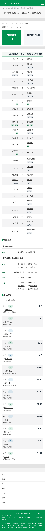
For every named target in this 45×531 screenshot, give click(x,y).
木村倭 (29, 101)
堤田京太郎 (14, 109)
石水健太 (30, 167)
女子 (3, 502)
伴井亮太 (15, 160)
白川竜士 (30, 196)
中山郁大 (30, 175)
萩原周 (15, 115)
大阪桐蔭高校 (13, 54)
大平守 (15, 196)
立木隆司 (15, 168)
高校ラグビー (20, 24)
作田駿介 (30, 64)
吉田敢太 (15, 175)
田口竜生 (30, 80)
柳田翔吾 (30, 143)
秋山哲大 (15, 223)
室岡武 (29, 188)
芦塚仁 (15, 217)
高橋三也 (30, 222)
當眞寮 (29, 217)
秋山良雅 (15, 202)
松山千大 (15, 144)
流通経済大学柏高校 (34, 54)
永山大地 (30, 152)
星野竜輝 (30, 109)
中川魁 (15, 65)
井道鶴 (15, 82)
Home (4, 8)
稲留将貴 (15, 88)
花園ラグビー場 (7, 27)
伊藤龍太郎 (31, 230)
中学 (3, 498)
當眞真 (29, 93)
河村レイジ (14, 101)
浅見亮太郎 (31, 159)
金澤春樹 (30, 130)
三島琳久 (15, 151)
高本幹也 (15, 138)
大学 (3, 474)
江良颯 (15, 59)
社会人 (4, 493)
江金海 (15, 189)
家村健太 (30, 122)
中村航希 (15, 210)
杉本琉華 (15, 231)
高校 (3, 479)
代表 (3, 484)
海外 (3, 488)
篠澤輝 (29, 201)
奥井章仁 (15, 95)
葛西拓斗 (30, 59)
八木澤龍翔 (31, 88)
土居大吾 (30, 138)
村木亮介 (15, 180)
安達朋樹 (15, 72)
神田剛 (29, 72)
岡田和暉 (30, 209)
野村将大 (15, 130)
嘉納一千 (15, 122)
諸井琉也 (30, 114)
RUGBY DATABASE (11, 3)
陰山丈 (29, 180)
